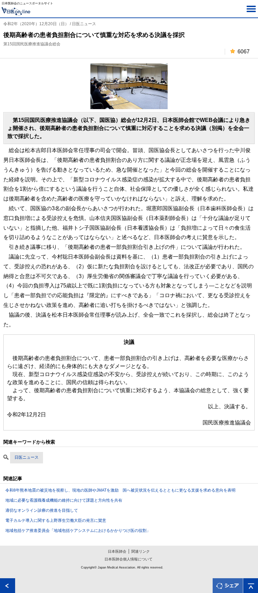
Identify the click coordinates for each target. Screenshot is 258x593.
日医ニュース (26, 457)
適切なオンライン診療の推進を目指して (41, 510)
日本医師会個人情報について (128, 559)
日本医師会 (117, 551)
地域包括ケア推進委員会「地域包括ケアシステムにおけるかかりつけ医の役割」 (77, 530)
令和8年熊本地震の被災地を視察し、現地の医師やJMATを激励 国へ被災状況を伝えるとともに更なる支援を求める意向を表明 (120, 490)
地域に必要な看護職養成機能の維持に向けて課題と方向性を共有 (63, 500)
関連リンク (140, 551)
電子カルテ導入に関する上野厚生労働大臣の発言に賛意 (55, 520)
